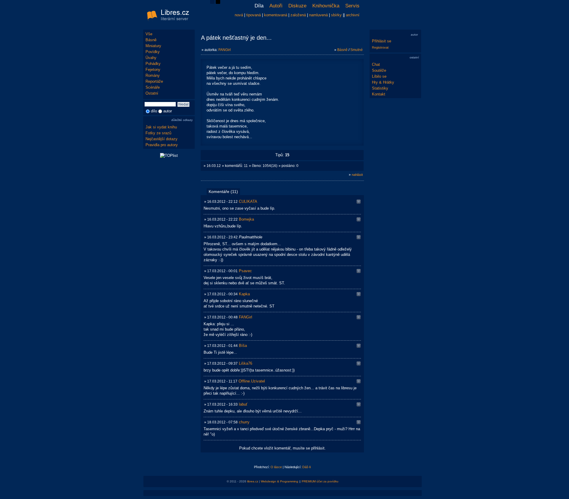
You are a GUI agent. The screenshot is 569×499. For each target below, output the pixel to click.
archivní (352, 15)
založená (298, 15)
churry (244, 422)
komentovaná (275, 15)
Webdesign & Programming (279, 481)
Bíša (243, 345)
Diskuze (297, 6)
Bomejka (246, 219)
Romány (153, 75)
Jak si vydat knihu (161, 127)
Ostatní (152, 93)
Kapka (244, 294)
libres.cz (252, 481)
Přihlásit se (381, 41)
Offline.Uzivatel (252, 381)
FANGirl (224, 50)
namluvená (318, 15)
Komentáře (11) (223, 191)
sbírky (336, 15)
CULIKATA (248, 201)
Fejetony (153, 69)
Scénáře (153, 87)
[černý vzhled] (218, 2)
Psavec (245, 271)
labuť (243, 404)
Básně (151, 40)
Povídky (153, 52)
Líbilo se (379, 76)
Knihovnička (325, 6)
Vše (149, 34)
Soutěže (379, 70)
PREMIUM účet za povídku (320, 481)
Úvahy (151, 57)
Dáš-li (306, 467)
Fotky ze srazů (158, 133)
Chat (376, 64)
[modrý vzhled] (212, 2)
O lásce (276, 467)
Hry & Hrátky (383, 82)
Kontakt (378, 94)
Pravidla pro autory (162, 145)
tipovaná (253, 15)
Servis (352, 6)
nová (239, 15)
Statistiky (380, 88)
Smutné (356, 50)
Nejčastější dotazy (162, 139)
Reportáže (154, 81)
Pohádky (153, 63)
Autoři (275, 6)
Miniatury (153, 46)
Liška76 (245, 363)
